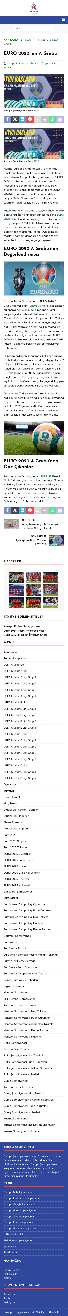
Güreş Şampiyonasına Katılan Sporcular (28, 1099)
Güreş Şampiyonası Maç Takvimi (24, 1093)
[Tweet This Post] (15, 119)
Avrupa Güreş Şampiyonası (19, 1216)
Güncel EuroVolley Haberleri (21, 980)
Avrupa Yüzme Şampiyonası (20, 1228)
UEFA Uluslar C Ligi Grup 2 (20, 746)
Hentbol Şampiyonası (17, 992)
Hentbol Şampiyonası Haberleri (23, 1036)
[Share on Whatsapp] (52, 119)
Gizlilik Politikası (13, 1269)
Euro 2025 (10, 835)
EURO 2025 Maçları (15, 866)
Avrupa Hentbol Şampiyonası (21, 1210)
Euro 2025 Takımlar (16, 847)
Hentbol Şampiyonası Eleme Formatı (26, 1030)
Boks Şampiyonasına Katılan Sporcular (28, 1068)
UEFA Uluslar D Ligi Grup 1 (20, 772)
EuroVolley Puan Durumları (20, 967)
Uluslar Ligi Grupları (16, 828)
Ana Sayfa (10, 652)
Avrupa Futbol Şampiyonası (22, 626)
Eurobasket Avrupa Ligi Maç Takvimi (26, 917)
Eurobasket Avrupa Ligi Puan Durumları (28, 910)
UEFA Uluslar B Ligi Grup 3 (20, 721)
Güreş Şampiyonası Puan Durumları (26, 1106)
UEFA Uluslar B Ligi (15, 702)
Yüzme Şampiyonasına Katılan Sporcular (29, 1124)
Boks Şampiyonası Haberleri (21, 1074)
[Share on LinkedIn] (22, 119)
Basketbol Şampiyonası (18, 891)
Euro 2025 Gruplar (15, 841)
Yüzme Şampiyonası (16, 1118)
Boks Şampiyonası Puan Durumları (25, 1062)
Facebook (9, 1294)
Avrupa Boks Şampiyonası (19, 1222)
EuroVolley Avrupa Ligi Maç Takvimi (26, 973)
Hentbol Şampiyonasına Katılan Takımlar (29, 1024)
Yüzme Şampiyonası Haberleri (22, 1131)
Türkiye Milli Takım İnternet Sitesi (25, 634)
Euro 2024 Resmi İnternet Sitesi (24, 630)
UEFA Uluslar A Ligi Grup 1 (20, 677)
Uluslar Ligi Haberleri (16, 816)
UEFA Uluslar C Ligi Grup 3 (20, 752)
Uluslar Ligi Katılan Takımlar (21, 809)
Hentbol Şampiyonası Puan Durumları (27, 1017)
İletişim (8, 1277)
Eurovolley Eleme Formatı (19, 961)
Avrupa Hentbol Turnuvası (20, 1005)
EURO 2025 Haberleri (17, 885)
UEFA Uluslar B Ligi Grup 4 (20, 727)
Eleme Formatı (13, 822)
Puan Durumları (13, 797)
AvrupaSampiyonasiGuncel (23, 63)
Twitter (8, 1298)
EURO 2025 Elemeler (16, 879)
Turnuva (9, 790)
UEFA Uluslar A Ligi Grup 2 (20, 683)
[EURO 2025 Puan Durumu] (16, 577)
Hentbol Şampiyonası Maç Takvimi (25, 1011)
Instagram (9, 1302)
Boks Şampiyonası (15, 1042)
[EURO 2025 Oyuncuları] (33, 577)
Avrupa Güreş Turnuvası (18, 1087)
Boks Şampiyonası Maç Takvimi (23, 1055)
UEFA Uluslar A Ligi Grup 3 (20, 690)
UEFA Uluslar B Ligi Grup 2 (20, 715)
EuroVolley (10, 942)
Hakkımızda (10, 1273)
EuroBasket (11, 897)
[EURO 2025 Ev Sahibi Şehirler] (50, 577)
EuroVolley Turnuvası (16, 948)
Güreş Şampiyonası (16, 1080)
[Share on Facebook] (7, 119)
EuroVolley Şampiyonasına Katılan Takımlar (31, 954)
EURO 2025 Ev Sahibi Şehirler (22, 872)
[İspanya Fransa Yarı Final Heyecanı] (33, 590)
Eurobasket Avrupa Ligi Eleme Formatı (27, 929)
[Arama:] (34, 28)
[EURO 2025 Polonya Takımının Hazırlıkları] (33, 602)
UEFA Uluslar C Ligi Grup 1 (20, 740)
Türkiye (33, 305)
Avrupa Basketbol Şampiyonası (22, 1198)
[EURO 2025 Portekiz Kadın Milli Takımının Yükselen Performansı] (16, 602)
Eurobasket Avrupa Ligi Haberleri (24, 923)
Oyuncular (10, 784)
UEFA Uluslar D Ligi (15, 765)
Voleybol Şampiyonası (17, 935)
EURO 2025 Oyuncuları (18, 853)
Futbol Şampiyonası (16, 658)
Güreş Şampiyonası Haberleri (22, 1112)
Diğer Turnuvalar (14, 986)
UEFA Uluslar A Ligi (15, 671)
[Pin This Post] (30, 119)
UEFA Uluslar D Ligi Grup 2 (20, 778)
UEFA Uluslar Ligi (14, 664)
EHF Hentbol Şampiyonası (20, 998)
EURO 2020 (47, 476)
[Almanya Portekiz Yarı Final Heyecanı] (50, 590)
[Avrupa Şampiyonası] (34, 13)
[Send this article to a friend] (37, 119)
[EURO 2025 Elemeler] (16, 590)
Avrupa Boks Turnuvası (18, 1049)
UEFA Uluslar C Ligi (15, 734)
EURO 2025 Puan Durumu (20, 860)
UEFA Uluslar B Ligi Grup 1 (20, 708)
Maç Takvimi (11, 803)
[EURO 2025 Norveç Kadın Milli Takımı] (50, 602)
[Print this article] (45, 119)
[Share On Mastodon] (60, 119)
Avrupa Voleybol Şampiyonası (21, 1204)
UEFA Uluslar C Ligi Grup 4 (20, 759)
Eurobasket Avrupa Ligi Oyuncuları (25, 904)
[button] (63, 19)
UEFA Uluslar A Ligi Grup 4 (20, 696)
